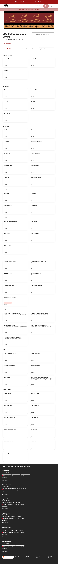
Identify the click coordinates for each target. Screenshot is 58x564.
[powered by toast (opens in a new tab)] (7, 557)
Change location (7, 43)
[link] (9, 49)
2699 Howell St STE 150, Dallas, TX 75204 (12, 530)
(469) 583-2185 (6, 500)
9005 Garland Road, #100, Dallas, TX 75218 (13, 545)
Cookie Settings (50, 557)
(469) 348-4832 (6, 486)
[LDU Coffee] (6, 5)
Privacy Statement (28, 557)
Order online (5, 480)
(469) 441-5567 (6, 514)
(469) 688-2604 (6, 543)
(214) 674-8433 (6, 529)
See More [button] (40, 1)
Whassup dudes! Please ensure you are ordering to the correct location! (26, 2)
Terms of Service (17, 557)
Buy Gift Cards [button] (36, 6)
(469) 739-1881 (6, 472)
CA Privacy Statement (38, 557)
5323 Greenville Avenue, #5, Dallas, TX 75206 (14, 488)
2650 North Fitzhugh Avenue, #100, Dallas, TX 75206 (16, 474)
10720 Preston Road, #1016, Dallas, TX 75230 (14, 502)
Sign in (52, 6)
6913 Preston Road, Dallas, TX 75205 (11, 516)
